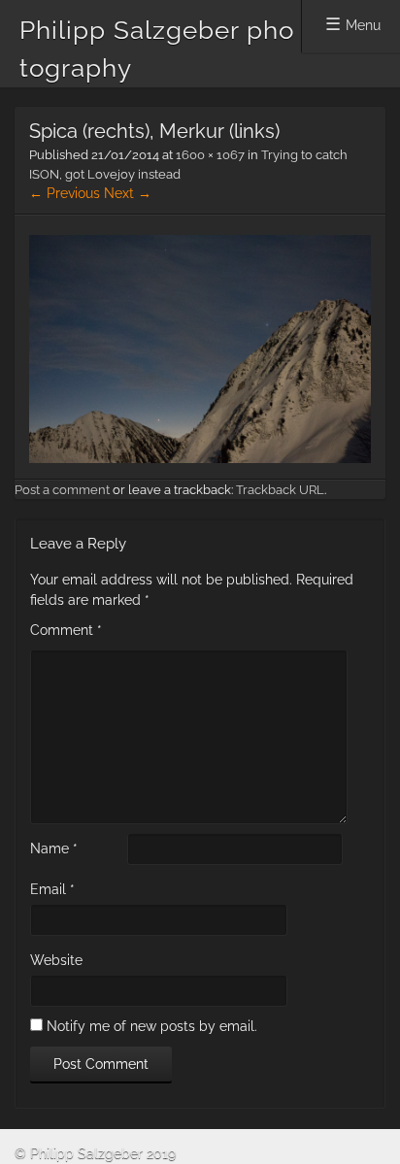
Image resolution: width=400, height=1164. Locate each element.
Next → (127, 193)
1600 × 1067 (210, 155)
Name (54, 848)
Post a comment (62, 489)
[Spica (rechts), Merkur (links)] (200, 458)
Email (52, 889)
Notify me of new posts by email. (152, 1026)
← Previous (64, 193)
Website (56, 960)
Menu (363, 25)
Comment (66, 630)
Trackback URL (280, 489)
